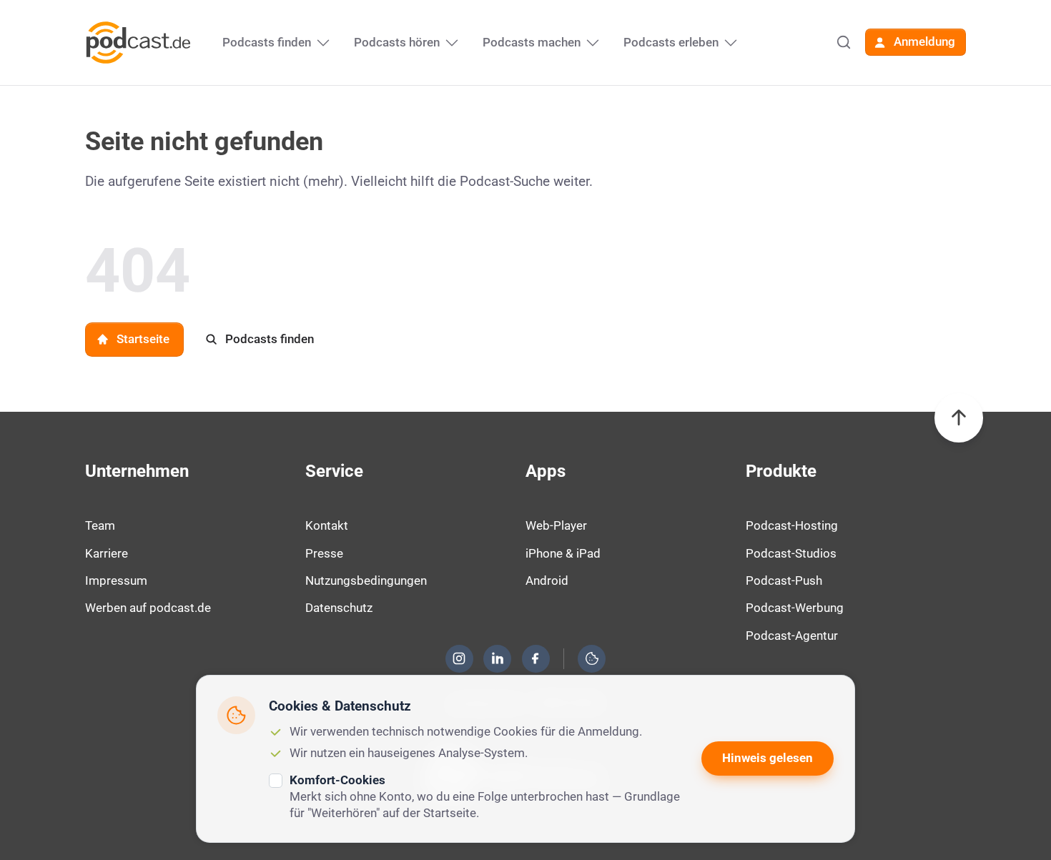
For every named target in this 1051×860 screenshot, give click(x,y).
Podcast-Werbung (795, 607)
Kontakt (326, 525)
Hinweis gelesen (767, 758)
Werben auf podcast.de (148, 607)
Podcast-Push (784, 580)
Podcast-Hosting (792, 525)
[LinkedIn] (497, 658)
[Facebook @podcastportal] (535, 658)
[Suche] (844, 42)
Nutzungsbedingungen (366, 580)
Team (100, 525)
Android (547, 580)
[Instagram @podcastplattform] (459, 658)
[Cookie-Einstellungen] (592, 658)
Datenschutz (338, 607)
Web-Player (556, 525)
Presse (324, 553)
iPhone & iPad (563, 553)
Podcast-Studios (791, 553)
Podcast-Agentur (792, 635)
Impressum (116, 580)
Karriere (106, 553)
